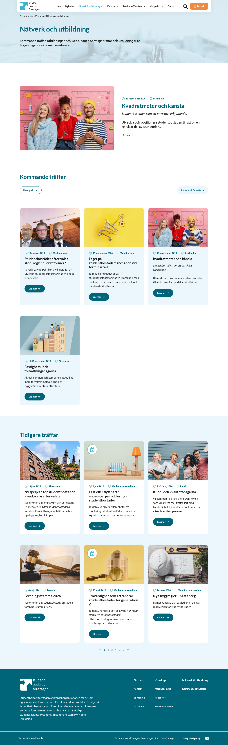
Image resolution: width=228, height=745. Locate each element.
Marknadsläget (163, 688)
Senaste (191, 190)
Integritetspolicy (191, 738)
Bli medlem (139, 697)
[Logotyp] (30, 6)
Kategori (28, 190)
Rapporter (160, 697)
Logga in (201, 6)
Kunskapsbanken (164, 706)
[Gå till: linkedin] (207, 738)
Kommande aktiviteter (194, 688)
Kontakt (138, 688)
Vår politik (139, 706)
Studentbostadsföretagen (32, 16)
